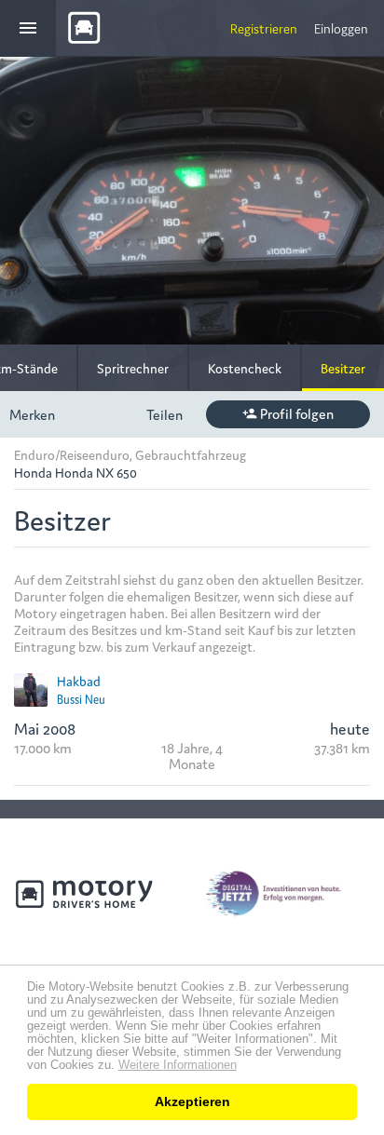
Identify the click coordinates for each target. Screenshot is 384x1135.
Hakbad (79, 680)
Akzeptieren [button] (192, 1101)
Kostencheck (244, 367)
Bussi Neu (81, 698)
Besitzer (343, 367)
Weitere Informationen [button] (177, 1065)
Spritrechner (133, 367)
